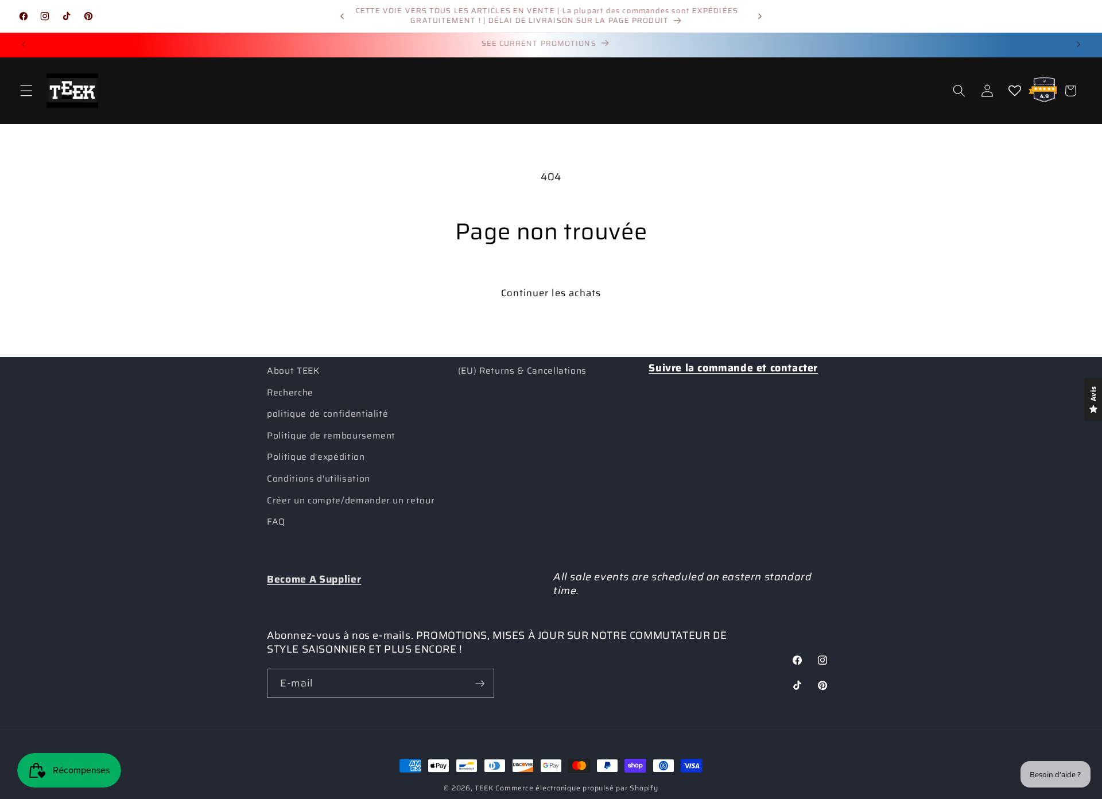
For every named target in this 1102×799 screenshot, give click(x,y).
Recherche (290, 393)
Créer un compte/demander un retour (350, 500)
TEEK (484, 787)
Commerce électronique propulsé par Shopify (576, 787)
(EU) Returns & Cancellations (522, 371)
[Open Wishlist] (1015, 90)
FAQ (276, 522)
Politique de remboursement (331, 436)
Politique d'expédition (316, 457)
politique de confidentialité (327, 414)
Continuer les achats (551, 292)
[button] (26, 90)
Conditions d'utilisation (318, 479)
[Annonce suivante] (760, 16)
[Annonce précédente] (342, 16)
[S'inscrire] (480, 684)
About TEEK (293, 371)
